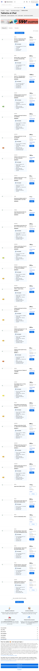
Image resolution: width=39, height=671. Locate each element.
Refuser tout (19, 667)
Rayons (7, 10)
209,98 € (30, 137)
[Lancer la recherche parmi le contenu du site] (37, 5)
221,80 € (30, 268)
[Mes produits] (27, 2)
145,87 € (30, 96)
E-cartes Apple (20, 15)
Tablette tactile (3, 15)
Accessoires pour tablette (28, 15)
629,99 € (30, 58)
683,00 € (30, 549)
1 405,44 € (30, 426)
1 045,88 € (30, 77)
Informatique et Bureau (15, 10)
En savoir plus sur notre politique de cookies (9, 655)
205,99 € (30, 446)
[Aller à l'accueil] (2, 2)
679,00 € (30, 532)
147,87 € (30, 247)
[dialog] (19, 655)
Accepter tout (19, 664)
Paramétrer (19, 669)
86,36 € (30, 487)
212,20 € (30, 309)
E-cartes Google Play (10, 15)
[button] (15, 2)
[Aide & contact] (24, 2)
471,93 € (30, 116)
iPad (16, 15)
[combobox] (19, 5)
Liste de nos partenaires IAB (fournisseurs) (8, 660)
